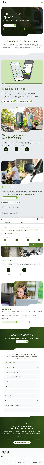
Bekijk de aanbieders (21, 341)
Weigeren (8, 244)
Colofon (41, 462)
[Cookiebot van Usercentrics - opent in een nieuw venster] (38, 219)
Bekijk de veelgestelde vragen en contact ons (14, 29)
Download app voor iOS (7, 101)
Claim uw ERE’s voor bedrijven (9, 197)
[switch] (16, 240)
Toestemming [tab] (7, 222)
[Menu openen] (42, 2)
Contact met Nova (24, 322)
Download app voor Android (23, 101)
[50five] (5, 452)
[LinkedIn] (2, 456)
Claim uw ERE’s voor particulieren (9, 202)
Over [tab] (36, 222)
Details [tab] (22, 222)
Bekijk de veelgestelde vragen (9, 322)
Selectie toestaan (22, 244)
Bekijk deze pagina (26, 194)
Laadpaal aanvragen (9, 25)
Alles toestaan (36, 244)
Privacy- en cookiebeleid (23, 462)
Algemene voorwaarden (33, 462)
